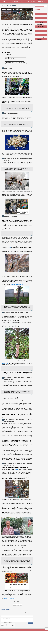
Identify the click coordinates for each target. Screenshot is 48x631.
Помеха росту (8, 54)
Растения (38, 30)
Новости (36, 20)
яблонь (9, 247)
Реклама (41, 630)
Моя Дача (38, 18)
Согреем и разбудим (9, 58)
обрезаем (16, 469)
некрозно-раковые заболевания (17, 284)
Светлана (6, 598)
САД (37, 32)
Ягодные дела (39, 39)
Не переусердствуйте (9, 55)
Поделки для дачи (40, 28)
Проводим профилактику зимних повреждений (14, 61)
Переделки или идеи (40, 26)
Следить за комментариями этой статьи (7, 622)
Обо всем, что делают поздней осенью (12, 59)
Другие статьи (39, 15)
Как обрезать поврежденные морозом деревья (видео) (16, 63)
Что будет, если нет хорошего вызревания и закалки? (15, 57)
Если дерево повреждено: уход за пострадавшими (15, 62)
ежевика (6, 363)
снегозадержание (20, 406)
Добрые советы (39, 13)
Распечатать (12, 598)
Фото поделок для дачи (41, 37)
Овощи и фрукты (40, 22)
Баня (38, 11)
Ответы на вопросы (40, 24)
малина (3, 363)
